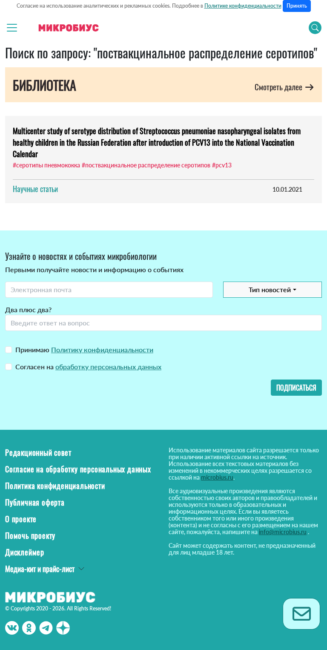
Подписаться (296, 388)
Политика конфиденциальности (55, 485)
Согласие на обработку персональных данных (78, 469)
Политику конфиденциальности (102, 349)
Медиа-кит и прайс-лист (40, 568)
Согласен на (88, 366)
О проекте (21, 518)
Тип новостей (270, 289)
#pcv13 (222, 165)
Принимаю (84, 349)
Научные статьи (35, 188)
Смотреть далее (279, 87)
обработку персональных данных (108, 366)
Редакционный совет (38, 452)
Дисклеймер (24, 552)
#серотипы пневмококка (46, 165)
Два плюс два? (28, 309)
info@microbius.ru (283, 531)
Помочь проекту (30, 535)
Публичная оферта (35, 502)
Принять (297, 6)
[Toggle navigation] (12, 28)
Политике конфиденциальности (242, 6)
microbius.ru (217, 477)
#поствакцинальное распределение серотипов (146, 165)
